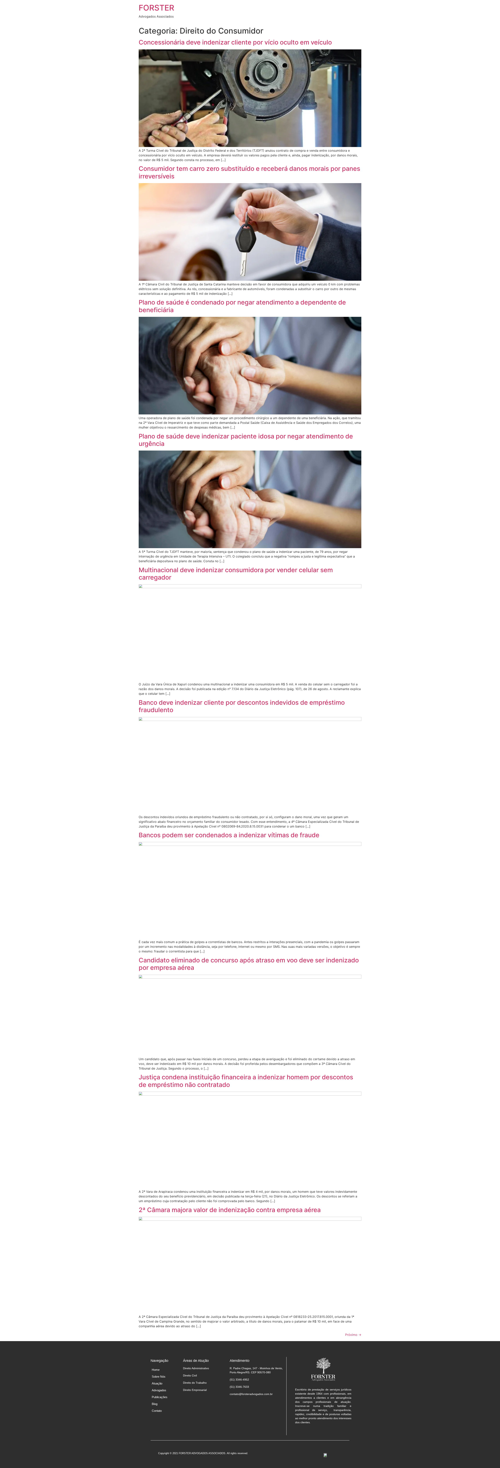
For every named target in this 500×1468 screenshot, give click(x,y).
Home (156, 1369)
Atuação (157, 1383)
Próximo (353, 1335)
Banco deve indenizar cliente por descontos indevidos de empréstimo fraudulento (242, 706)
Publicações (159, 1397)
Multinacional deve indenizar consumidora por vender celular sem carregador (236, 573)
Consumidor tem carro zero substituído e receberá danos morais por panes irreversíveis (249, 172)
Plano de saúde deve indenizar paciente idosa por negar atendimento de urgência (246, 439)
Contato (157, 1410)
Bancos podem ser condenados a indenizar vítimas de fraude (229, 835)
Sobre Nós (158, 1376)
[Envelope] (331, 1433)
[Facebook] (315, 1433)
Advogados (159, 1390)
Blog (154, 1404)
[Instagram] (323, 1433)
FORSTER (156, 7)
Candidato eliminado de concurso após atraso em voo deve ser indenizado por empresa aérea (249, 963)
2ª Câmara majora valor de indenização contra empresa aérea (230, 1210)
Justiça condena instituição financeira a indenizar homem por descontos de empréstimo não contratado (246, 1080)
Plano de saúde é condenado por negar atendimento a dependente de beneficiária (242, 306)
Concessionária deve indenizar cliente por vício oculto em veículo (235, 42)
